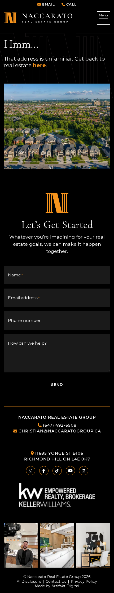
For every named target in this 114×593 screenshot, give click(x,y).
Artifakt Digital (65, 586)
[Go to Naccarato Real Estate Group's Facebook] (44, 470)
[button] (103, 18)
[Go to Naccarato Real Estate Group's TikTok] (57, 470)
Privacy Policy (84, 581)
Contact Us (56, 581)
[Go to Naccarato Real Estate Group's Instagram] (30, 470)
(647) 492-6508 (60, 425)
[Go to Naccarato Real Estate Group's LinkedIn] (83, 470)
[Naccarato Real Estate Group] (38, 17)
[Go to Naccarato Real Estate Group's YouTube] (70, 470)
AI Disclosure (29, 581)
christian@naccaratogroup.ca (60, 431)
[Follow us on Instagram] (21, 545)
